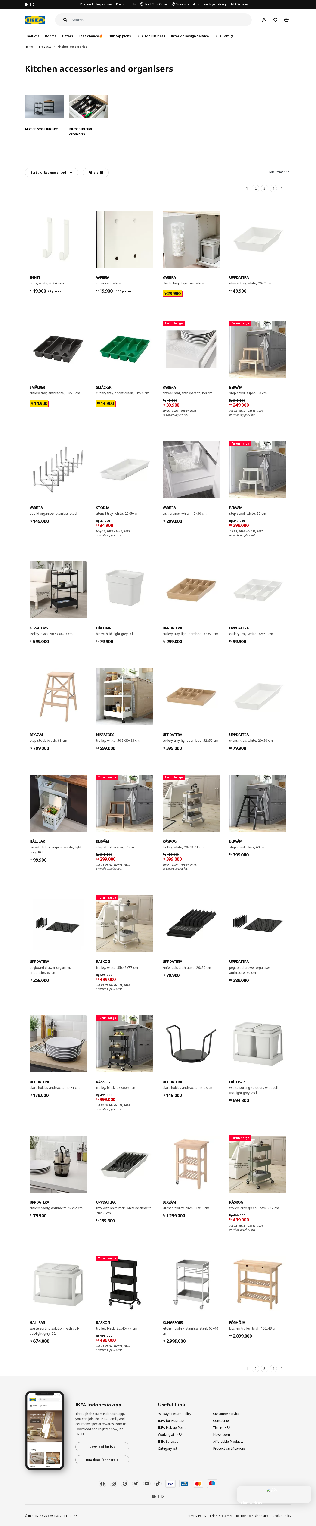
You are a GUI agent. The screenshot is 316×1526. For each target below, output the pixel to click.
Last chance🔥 (91, 36)
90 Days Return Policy (174, 1413)
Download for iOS (102, 1447)
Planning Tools (126, 4)
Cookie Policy (282, 1515)
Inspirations (104, 4)
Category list (167, 1448)
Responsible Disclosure (252, 1515)
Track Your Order (156, 4)
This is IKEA (221, 1427)
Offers (67, 36)
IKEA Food (86, 4)
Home (29, 47)
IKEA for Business (150, 36)
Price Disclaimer (221, 1515)
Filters (93, 172)
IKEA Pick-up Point (172, 1427)
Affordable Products (228, 1441)
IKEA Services (239, 4)
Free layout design (215, 4)
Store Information (187, 4)
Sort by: (48, 172)
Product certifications (229, 1448)
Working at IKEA (170, 1434)
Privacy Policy (197, 1515)
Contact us (221, 1420)
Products (45, 47)
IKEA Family (223, 36)
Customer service (226, 1413)
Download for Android (102, 1460)
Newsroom (221, 1434)
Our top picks (119, 36)
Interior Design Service (190, 36)
